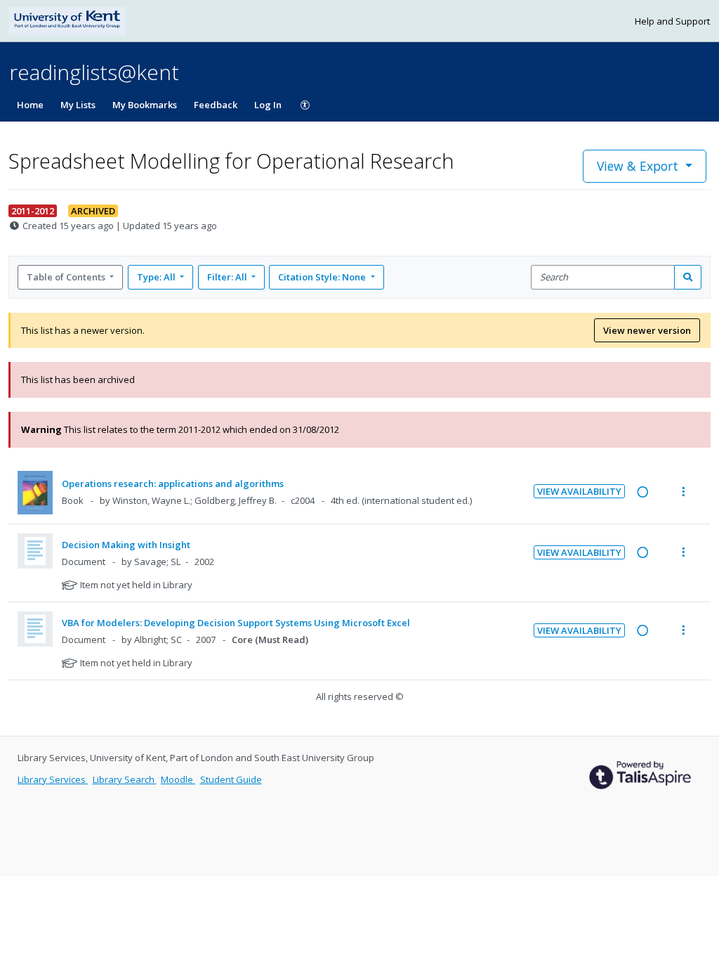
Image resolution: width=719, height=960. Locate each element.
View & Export (637, 165)
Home (30, 104)
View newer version (647, 330)
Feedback (215, 104)
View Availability (579, 491)
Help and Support (672, 21)
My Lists (77, 104)
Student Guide (231, 779)
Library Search (125, 779)
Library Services (53, 779)
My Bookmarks (144, 104)
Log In (268, 104)
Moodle (178, 779)
